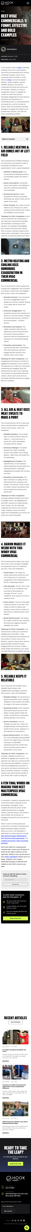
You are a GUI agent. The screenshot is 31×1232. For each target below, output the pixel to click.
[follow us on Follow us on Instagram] (21, 1220)
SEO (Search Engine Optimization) (13, 836)
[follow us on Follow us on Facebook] (18, 1220)
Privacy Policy (23, 1223)
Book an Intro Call (15, 918)
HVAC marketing (11, 857)
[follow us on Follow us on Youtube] (24, 1220)
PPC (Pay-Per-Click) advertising (12, 838)
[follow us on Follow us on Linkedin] (15, 1220)
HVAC (19, 67)
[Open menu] (28, 3)
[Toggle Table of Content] (26, 139)
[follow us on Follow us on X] (12, 1220)
